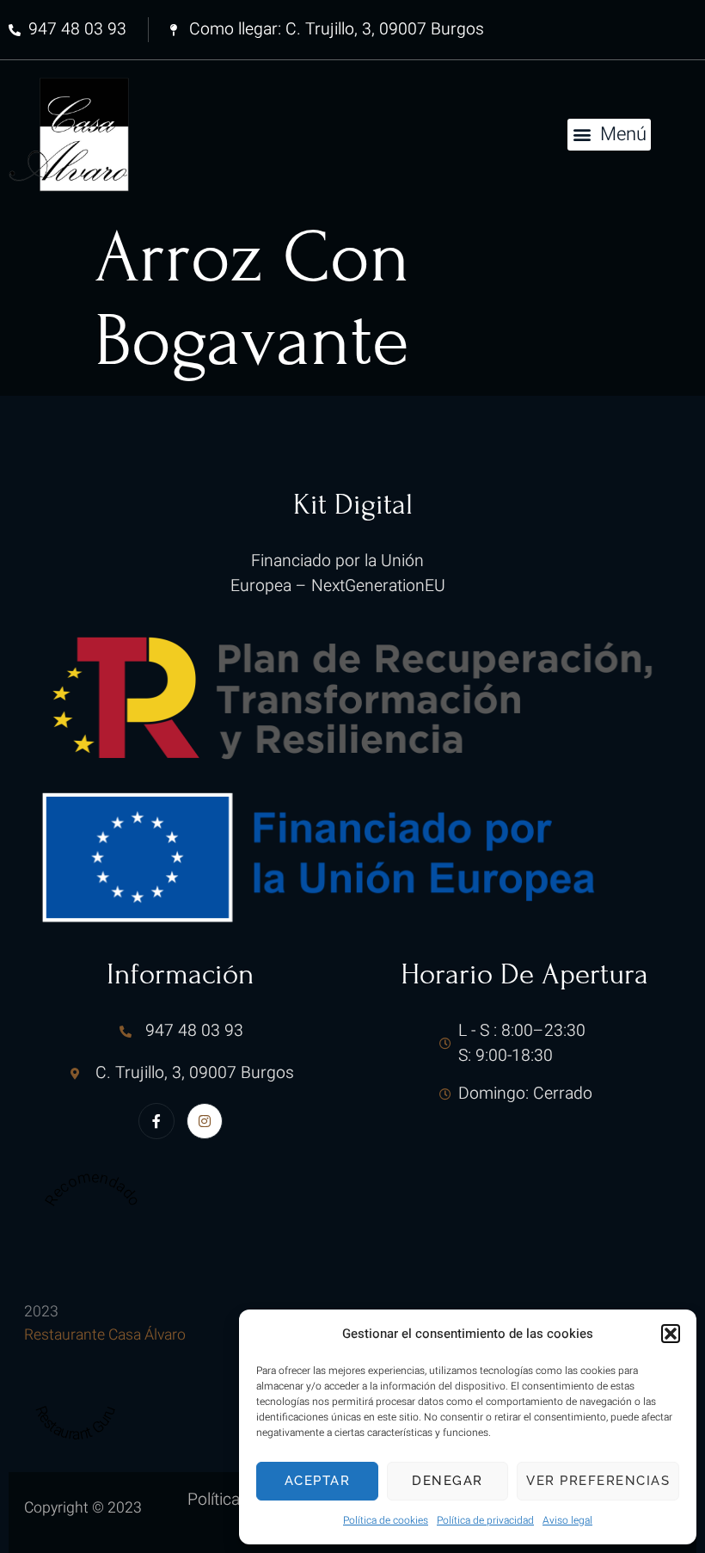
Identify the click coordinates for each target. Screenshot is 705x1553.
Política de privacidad (485, 1520)
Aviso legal (567, 1520)
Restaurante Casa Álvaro (105, 1335)
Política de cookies (385, 1520)
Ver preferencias (598, 1480)
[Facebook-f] (156, 1121)
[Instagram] (205, 1121)
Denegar (447, 1480)
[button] (670, 1333)
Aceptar (318, 1480)
